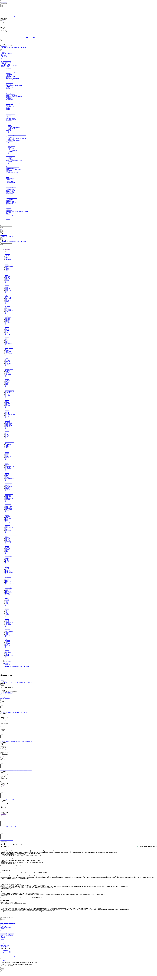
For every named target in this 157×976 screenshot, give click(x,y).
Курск (6, 436)
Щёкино (7, 650)
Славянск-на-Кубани (9, 583)
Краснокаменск (8, 423)
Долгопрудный (8, 353)
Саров (6, 569)
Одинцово (7, 516)
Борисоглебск (8, 300)
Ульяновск (7, 621)
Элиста (6, 653)
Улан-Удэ (7, 620)
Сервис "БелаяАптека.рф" (5, 927)
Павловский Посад (9, 527)
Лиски (6, 447)
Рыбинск (7, 558)
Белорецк (7, 289)
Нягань (6, 514)
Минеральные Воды (9, 466)
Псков (6, 543)
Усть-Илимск (8, 624)
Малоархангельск (9, 458)
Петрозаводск (8, 533)
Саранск (7, 566)
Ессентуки (7, 366)
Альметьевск (8, 261)
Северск (7, 575)
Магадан (7, 454)
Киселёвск (7, 403)
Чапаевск (7, 636)
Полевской (7, 538)
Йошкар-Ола (8, 385)
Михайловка (8, 468)
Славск (6, 582)
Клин (6, 406)
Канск (6, 393)
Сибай (6, 580)
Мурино (7, 474)
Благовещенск (8, 298)
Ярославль (7, 658)
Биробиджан (8, 297)
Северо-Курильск (9, 572)
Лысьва (7, 449)
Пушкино (7, 547)
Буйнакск (7, 308)
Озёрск (6, 517)
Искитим (7, 382)
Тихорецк (7, 606)
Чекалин (7, 637)
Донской (7, 356)
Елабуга (7, 364)
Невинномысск (8, 486)
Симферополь (8, 581)
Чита (6, 256)
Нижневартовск (8, 491)
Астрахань (7, 276)
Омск (6, 519)
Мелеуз (6, 463)
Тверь (6, 603)
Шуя (6, 648)
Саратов (7, 568)
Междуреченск (8, 460)
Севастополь (8, 571)
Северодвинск (8, 573)
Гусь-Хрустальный (9, 348)
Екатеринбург (8, 363)
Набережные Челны (9, 478)
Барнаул (7, 283)
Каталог (2, 920)
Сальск (6, 562)
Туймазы (7, 614)
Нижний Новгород (9, 494)
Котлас (6, 418)
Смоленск (7, 584)
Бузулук (7, 307)
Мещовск (7, 464)
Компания (2, 924)
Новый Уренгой (8, 509)
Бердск (6, 292)
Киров (6, 401)
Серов (6, 578)
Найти (2, 684)
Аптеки (2, 939)
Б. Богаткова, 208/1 (7, 951)
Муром (6, 476)
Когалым (7, 410)
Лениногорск (8, 441)
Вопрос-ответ (3, 947)
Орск (6, 523)
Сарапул (7, 567)
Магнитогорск (8, 456)
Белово (6, 287)
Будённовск (7, 306)
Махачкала (7, 459)
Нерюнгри (7, 487)
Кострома (7, 417)
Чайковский (7, 635)
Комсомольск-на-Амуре (10, 414)
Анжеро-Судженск (9, 266)
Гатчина (7, 337)
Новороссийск (8, 500)
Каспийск (7, 394)
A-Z (29, 682)
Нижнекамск (8, 492)
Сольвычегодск (8, 588)
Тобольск (7, 608)
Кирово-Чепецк (8, 402)
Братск (6, 302)
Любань (7, 452)
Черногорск (7, 643)
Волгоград (7, 319)
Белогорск (7, 288)
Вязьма (6, 335)
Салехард (7, 561)
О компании (3, 926)
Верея (6, 311)
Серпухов (7, 579)
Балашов (7, 282)
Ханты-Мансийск (9, 631)
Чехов (6, 644)
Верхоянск (7, 313)
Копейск (7, 415)
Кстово (6, 429)
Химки (6, 633)
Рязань (6, 559)
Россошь (7, 554)
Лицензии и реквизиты (5, 929)
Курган (6, 434)
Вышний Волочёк (9, 334)
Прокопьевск (8, 541)
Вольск (6, 324)
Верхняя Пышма (8, 312)
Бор (6, 299)
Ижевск (7, 379)
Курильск (7, 435)
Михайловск (8, 469)
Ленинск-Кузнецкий (9, 442)
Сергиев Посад (8, 577)
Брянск (6, 303)
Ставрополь (7, 593)
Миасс (6, 465)
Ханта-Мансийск (9, 630)
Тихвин (7, 605)
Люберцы (7, 453)
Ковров (6, 408)
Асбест (6, 275)
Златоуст (7, 375)
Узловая (7, 619)
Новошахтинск (8, 508)
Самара (6, 563)
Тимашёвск (7, 604)
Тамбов (7, 602)
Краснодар (7, 421)
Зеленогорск (8, 373)
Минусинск (7, 467)
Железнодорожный (9, 369)
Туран (6, 616)
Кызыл (6, 437)
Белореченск (8, 290)
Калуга (6, 389)
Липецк (7, 446)
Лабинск (7, 438)
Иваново (7, 376)
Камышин (7, 392)
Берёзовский (8, 295)
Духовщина (7, 359)
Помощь (2, 942)
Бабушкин (7, 278)
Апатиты (7, 267)
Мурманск (7, 475)
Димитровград (8, 351)
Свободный (7, 570)
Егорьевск (7, 361)
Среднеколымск (8, 592)
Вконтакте (5, 34)
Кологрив (7, 411)
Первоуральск (8, 530)
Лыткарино (7, 450)
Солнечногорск (8, 587)
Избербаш (7, 380)
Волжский (7, 322)
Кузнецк (7, 431)
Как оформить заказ (4, 945)
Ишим (6, 383)
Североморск (8, 574)
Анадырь (7, 262)
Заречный (7, 372)
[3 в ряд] (0, 700)
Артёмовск (7, 272)
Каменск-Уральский (9, 390)
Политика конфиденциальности (7, 934)
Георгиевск (7, 340)
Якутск (6, 657)
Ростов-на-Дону (8, 556)
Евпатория (7, 360)
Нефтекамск (7, 489)
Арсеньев (7, 270)
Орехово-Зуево (8, 522)
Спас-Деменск (8, 591)
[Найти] (1, 6)
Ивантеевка (7, 377)
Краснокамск (8, 424)
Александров (8, 259)
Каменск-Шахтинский (10, 391)
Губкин (6, 345)
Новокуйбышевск (9, 498)
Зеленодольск (8, 374)
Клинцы (7, 407)
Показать (2, 919)
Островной (7, 525)
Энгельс (7, 654)
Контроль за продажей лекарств (7, 933)
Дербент (7, 349)
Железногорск (8, 368)
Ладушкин (7, 439)
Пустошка (7, 544)
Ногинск (7, 510)
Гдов (6, 338)
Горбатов (7, 342)
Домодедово (8, 354)
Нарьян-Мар (8, 484)
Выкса (6, 332)
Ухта (6, 626)
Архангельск (8, 273)
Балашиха (7, 281)
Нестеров (7, 488)
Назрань (7, 480)
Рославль (7, 553)
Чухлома (7, 646)
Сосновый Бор (8, 589)
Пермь (6, 531)
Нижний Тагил (8, 495)
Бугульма (7, 304)
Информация (3, 937)
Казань (6, 386)
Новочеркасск (8, 507)
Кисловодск (7, 404)
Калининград (8, 387)
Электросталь (8, 652)
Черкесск (7, 255)
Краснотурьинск (8, 425)
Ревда (6, 550)
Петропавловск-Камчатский (11, 535)
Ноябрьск (7, 512)
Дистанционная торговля (5, 931)
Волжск (7, 321)
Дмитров (7, 352)
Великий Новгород (9, 310)
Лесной (7, 443)
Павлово (7, 526)
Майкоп (7, 457)
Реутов (6, 551)
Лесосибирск (8, 444)
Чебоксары (7, 252)
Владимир (7, 318)
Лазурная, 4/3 (6, 950)
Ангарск (7, 265)
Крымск (7, 428)
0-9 (31, 682)
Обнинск (7, 515)
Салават (7, 560)
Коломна (7, 412)
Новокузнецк (8, 497)
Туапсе (6, 613)
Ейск (6, 362)
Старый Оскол (8, 594)
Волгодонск (7, 320)
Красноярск (7, 426)
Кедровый (7, 395)
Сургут (6, 598)
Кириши (7, 400)
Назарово (7, 479)
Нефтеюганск (8, 490)
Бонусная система (4, 941)
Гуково (6, 346)
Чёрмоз (6, 642)
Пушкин (7, 546)
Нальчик (7, 481)
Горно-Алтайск (8, 343)
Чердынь (7, 639)
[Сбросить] (1, 918)
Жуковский (7, 371)
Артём (6, 271)
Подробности (3, 727)
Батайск (7, 285)
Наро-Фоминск (8, 483)
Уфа (6, 625)
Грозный (7, 344)
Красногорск (8, 419)
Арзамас (7, 268)
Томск (6, 611)
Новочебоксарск (8, 506)
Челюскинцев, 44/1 (7, 952)
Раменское (7, 549)
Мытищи (7, 477)
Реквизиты (2, 940)
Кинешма (7, 398)
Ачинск (7, 277)
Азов (6, 258)
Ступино (7, 596)
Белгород (7, 286)
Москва (7, 473)
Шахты (6, 647)
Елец (6, 365)
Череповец (7, 641)
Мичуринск (7, 470)
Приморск (7, 540)
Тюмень (7, 617)
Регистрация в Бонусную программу (8, 923)
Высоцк (7, 333)
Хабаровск (7, 629)
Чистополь (7, 645)
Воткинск (7, 329)
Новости (2, 928)
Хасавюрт (7, 632)
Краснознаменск (8, 422)
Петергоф (7, 532)
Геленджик (7, 339)
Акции (1, 921)
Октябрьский (8, 518)
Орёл (6, 520)
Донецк (7, 355)
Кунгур (6, 433)
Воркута (7, 325)
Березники (7, 293)
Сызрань (7, 599)
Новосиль (7, 502)
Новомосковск (8, 499)
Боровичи (7, 301)
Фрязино (7, 627)
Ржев (6, 552)
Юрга (6, 656)
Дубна (6, 358)
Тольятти (7, 609)
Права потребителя (4, 930)
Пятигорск (7, 548)
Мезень (6, 462)
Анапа (6, 264)
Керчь (6, 397)
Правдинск (7, 539)
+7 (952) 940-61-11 (4, 14)
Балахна (7, 280)
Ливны (6, 445)
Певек (6, 528)
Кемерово (7, 396)
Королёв (7, 416)
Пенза (6, 529)
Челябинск (7, 254)
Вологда (7, 323)
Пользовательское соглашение (6, 935)
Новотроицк (8, 504)
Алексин (7, 260)
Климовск (7, 405)
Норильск (7, 511)
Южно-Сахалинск (9, 655)
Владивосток (8, 316)
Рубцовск (7, 557)
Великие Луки (8, 309)
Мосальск (7, 471)
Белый (6, 291)
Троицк (7, 612)
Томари (7, 610)
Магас (6, 455)
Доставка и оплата (4, 946)
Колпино (7, 413)
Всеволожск (7, 330)
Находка (7, 485)
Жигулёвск (7, 370)
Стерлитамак (8, 595)
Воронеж (7, 327)
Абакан (6, 257)
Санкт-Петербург (9, 564)
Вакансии (2, 936)
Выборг (7, 331)
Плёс (6, 536)
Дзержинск (7, 350)
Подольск (7, 537)
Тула (6, 615)
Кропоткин (7, 427)
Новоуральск (8, 505)
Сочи (6, 590)
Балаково (7, 279)
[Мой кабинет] (1, 232)
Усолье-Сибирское (9, 622)
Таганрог (7, 601)
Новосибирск (8, 501)
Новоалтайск (8, 496)
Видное (7, 314)
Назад (8, 250)
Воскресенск (8, 328)
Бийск (6, 296)
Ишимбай (7, 384)
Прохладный (8, 542)
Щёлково (7, 651)
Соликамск (7, 585)
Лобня (6, 448)
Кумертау (7, 432)
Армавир (7, 269)
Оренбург (7, 521)
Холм (6, 634)
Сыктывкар (7, 600)
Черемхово (7, 640)
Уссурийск (7, 623)
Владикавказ (8, 317)
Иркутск (7, 381)
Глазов (6, 341)
